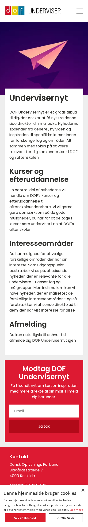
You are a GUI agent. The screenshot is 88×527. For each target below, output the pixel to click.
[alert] (44, 506)
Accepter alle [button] (25, 518)
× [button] (82, 490)
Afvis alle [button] (65, 518)
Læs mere (76, 510)
